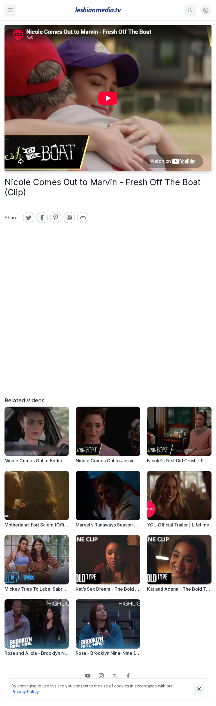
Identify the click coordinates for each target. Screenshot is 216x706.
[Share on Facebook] (42, 217)
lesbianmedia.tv (98, 9)
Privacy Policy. (26, 691)
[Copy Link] (82, 217)
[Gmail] (69, 217)
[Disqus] (108, 317)
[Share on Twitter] (28, 217)
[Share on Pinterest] (55, 217)
